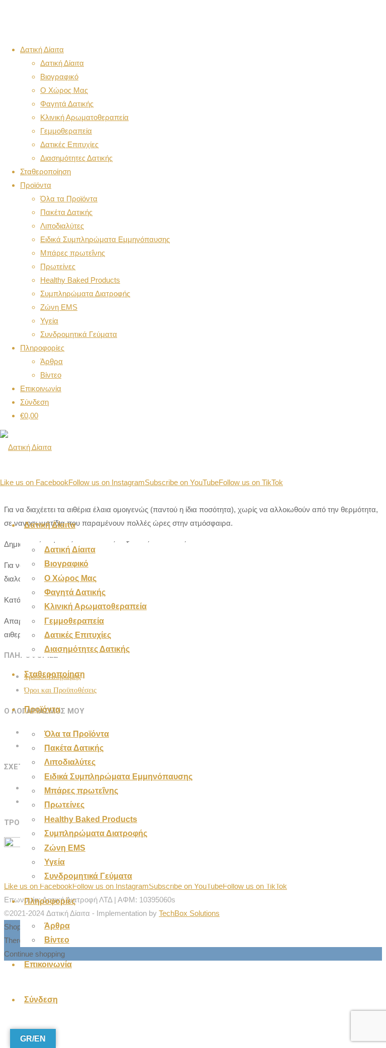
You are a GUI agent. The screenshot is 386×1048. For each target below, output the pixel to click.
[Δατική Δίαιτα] (26, 447)
